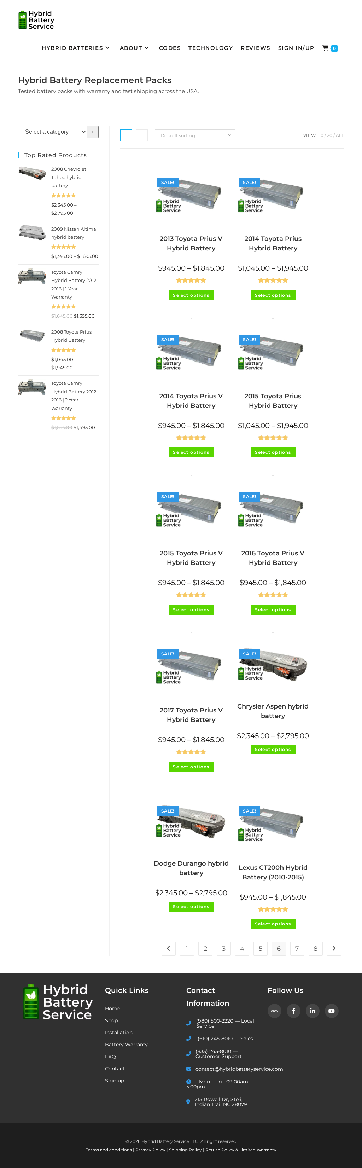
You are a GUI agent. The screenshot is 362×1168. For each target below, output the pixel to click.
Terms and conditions (109, 1149)
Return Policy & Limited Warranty (240, 1149)
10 (321, 135)
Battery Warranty (126, 1044)
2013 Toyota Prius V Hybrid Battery (191, 243)
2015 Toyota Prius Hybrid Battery (273, 401)
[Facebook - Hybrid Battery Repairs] (293, 1011)
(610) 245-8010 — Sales (225, 1038)
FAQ (110, 1056)
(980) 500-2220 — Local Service (225, 1023)
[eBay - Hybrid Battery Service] (274, 1011)
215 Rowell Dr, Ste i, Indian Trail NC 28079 (221, 1102)
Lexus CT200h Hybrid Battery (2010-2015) (273, 872)
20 (329, 135)
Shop (111, 1020)
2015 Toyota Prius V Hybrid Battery (191, 558)
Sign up (114, 1080)
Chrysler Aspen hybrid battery (273, 711)
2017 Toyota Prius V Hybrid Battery (191, 715)
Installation (119, 1032)
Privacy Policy (151, 1149)
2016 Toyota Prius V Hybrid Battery (272, 558)
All (340, 135)
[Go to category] (93, 132)
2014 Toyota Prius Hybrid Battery (273, 243)
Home (112, 1008)
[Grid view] (126, 135)
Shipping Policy (186, 1149)
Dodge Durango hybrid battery (191, 868)
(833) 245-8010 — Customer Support (218, 1054)
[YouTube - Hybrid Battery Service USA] (332, 1011)
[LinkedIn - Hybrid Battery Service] (313, 1011)
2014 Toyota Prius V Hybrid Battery (191, 401)
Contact (115, 1068)
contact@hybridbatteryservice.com (226, 1068)
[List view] (142, 135)
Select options (191, 295)
